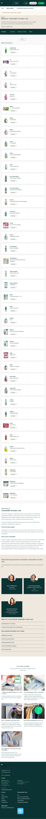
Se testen (3, 31)
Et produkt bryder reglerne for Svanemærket (12, 627)
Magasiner (3, 800)
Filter (22, 39)
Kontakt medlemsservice (6, 789)
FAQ (18, 795)
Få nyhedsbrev (4, 802)
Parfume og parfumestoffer (8, 639)
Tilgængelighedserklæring (22, 802)
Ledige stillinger (4, 796)
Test (2, 8)
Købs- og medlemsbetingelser (23, 798)
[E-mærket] (20, 811)
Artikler (30, 31)
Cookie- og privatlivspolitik (22, 796)
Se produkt (13, 52)
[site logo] (6, 3)
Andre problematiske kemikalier (9, 646)
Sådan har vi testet (22, 31)
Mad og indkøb (10, 8)
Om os (2, 795)
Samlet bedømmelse (6, 649)
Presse (2, 798)
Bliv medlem (33, 3)
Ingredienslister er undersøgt (8, 623)
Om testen (12, 31)
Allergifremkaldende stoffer (8, 642)
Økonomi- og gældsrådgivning (7, 807)
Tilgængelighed (20, 800)
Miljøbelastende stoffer (7, 635)
